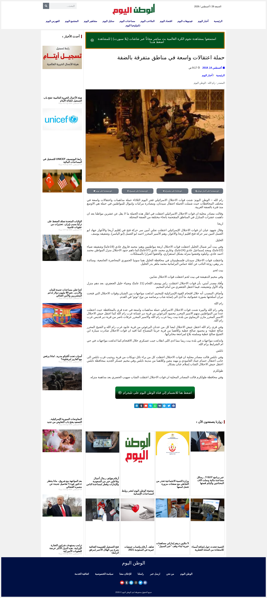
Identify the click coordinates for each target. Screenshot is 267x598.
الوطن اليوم (186, 574)
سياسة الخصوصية (104, 574)
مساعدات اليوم (127, 21)
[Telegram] (131, 583)
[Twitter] (140, 583)
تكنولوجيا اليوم (133, 25)
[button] (173, 406)
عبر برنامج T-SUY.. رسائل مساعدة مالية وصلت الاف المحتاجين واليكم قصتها (210, 480)
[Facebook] (145, 583)
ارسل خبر (155, 574)
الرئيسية (218, 21)
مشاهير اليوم (90, 21)
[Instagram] (136, 583)
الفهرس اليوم (53, 21)
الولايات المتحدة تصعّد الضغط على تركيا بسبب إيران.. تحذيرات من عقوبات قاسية (64, 224)
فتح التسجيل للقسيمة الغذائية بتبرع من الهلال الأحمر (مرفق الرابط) (104, 549)
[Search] (46, 6)
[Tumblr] (127, 583)
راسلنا (141, 574)
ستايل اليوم (108, 21)
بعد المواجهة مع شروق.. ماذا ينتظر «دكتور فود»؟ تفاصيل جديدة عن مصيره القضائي (64, 484)
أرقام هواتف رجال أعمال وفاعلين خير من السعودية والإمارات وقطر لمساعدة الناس (102, 481)
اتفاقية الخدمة (82, 574)
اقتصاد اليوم (166, 21)
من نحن (170, 574)
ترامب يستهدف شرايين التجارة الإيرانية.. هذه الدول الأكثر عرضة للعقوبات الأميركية (65, 548)
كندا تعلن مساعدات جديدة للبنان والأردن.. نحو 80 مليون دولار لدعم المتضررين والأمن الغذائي (65, 292)
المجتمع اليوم (71, 21)
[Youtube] (122, 583)
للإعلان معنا (125, 574)
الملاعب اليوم (148, 21)
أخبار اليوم (203, 21)
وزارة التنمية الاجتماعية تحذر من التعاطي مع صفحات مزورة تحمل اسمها (172, 484)
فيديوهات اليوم (185, 21)
